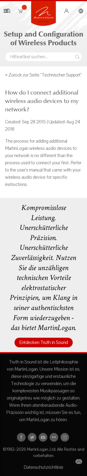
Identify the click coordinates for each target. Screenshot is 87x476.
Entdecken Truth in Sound (43, 342)
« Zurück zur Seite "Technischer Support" (43, 75)
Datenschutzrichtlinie (43, 467)
